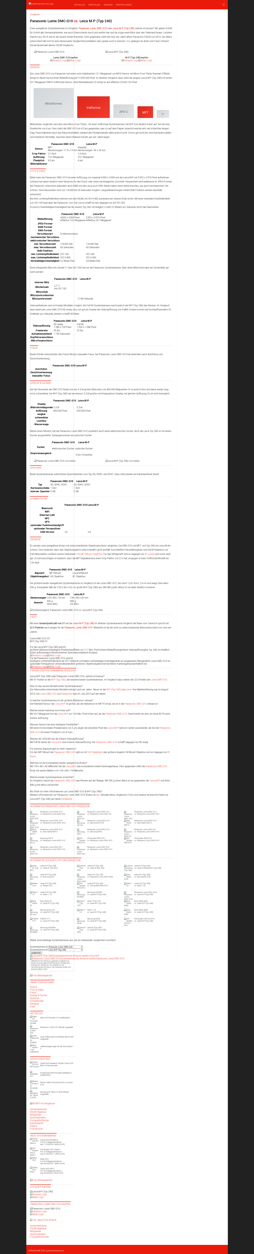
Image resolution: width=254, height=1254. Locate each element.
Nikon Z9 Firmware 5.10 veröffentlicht (55, 1018)
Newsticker (42, 1248)
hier (98, 794)
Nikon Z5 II (52, 1161)
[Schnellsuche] (223, 4)
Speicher (34, 998)
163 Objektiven (95, 752)
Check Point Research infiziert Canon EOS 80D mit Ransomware (56, 1064)
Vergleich (77, 1248)
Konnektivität (36, 1001)
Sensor (33, 987)
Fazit (32, 1006)
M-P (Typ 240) (113, 689)
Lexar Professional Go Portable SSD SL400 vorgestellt (56, 1038)
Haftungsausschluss (103, 1248)
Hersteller (94, 5)
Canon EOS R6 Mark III (52, 1142)
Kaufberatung (53, 1248)
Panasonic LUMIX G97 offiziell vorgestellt (56, 1027)
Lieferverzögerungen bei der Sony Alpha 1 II (56, 1047)
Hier (128, 41)
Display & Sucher (38, 995)
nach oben (142, 1248)
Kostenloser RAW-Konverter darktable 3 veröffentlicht (55, 1074)
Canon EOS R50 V (51, 1171)
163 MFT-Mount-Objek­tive (89, 554)
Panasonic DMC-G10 (135, 703)
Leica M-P (113, 728)
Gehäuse (34, 1003)
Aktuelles (79, 5)
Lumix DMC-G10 (159, 679)
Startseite (33, 1248)
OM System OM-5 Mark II (52, 1151)
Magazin (108, 5)
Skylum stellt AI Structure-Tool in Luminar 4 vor (56, 1083)
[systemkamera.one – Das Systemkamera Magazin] (49, 3)
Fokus (33, 992)
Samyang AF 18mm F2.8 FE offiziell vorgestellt (54, 1093)
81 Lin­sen (149, 554)
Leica (128, 689)
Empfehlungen (124, 5)
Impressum (118, 1248)
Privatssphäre (130, 1248)
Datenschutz (88, 1248)
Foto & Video (37, 989)
